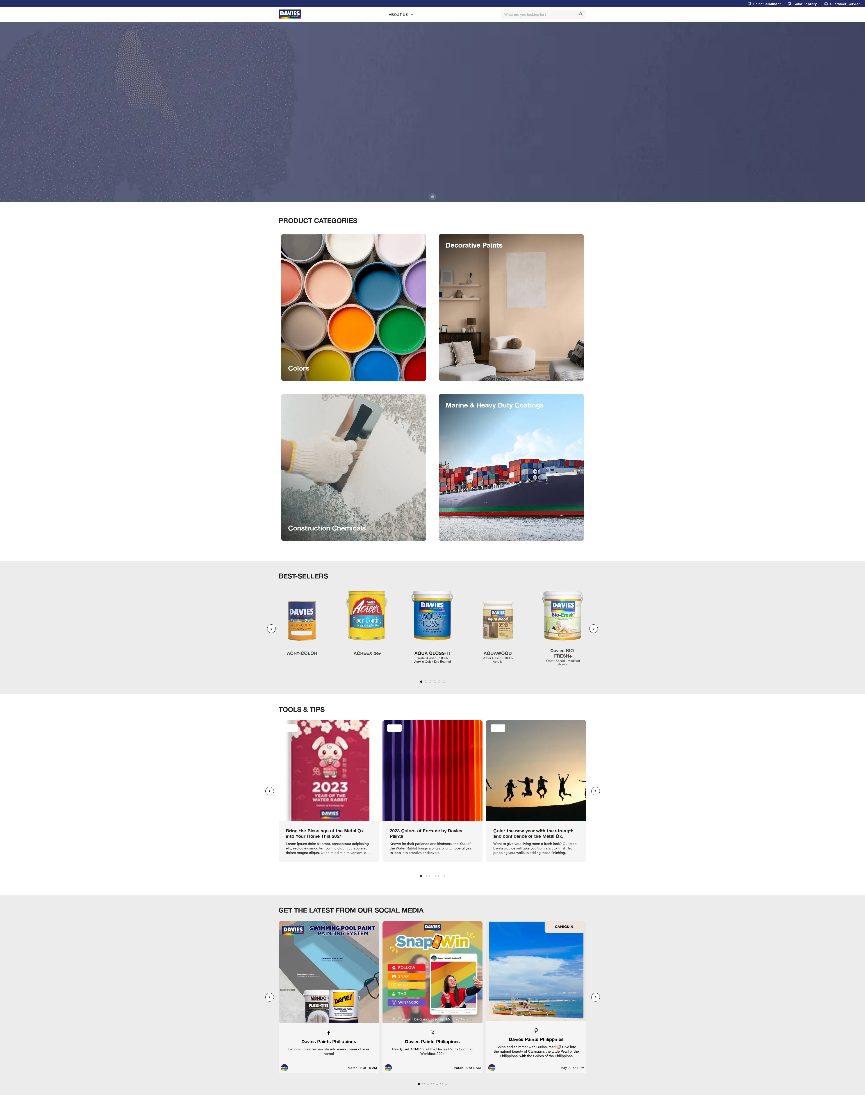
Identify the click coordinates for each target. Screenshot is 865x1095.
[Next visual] (593, 628)
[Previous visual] (271, 628)
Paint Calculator (767, 4)
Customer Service (845, 4)
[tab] (421, 681)
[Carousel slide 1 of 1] (432, 196)
